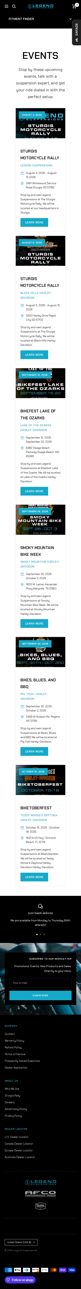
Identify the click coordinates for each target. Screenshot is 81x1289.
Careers (10, 1102)
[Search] (14, 6)
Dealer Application (16, 1067)
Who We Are (12, 1089)
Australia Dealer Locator (20, 1157)
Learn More (34, 222)
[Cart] (74, 6)
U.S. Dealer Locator (17, 1137)
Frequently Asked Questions (22, 1061)
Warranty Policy (14, 1040)
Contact (10, 1034)
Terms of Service (15, 1054)
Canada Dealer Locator (19, 1143)
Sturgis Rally (12, 1095)
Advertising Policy (16, 1109)
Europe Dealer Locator (19, 1150)
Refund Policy (13, 1047)
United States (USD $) (19, 1242)
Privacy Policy (13, 1115)
